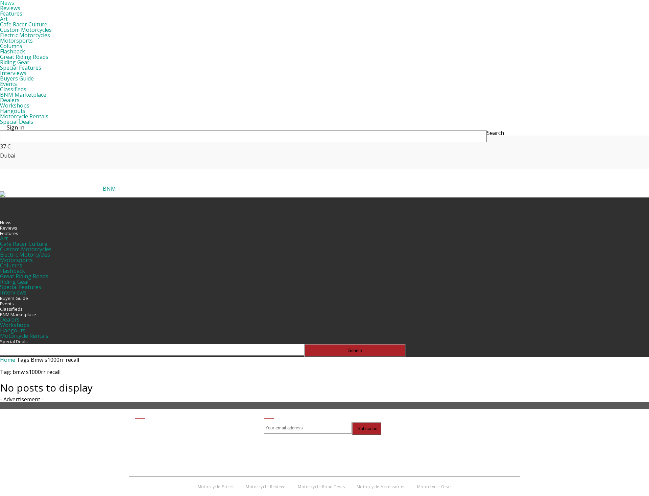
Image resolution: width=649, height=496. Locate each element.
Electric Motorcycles (25, 35)
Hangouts (12, 111)
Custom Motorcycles (26, 29)
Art (4, 19)
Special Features (20, 67)
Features (11, 13)
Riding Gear (14, 62)
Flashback (12, 51)
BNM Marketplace (23, 94)
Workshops (14, 105)
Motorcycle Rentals (24, 116)
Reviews (10, 8)
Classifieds (13, 89)
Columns (11, 46)
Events (8, 84)
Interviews (13, 73)
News (5, 222)
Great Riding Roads (24, 57)
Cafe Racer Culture (23, 24)
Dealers (10, 100)
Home (7, 359)
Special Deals (16, 121)
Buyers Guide (17, 78)
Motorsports (16, 40)
